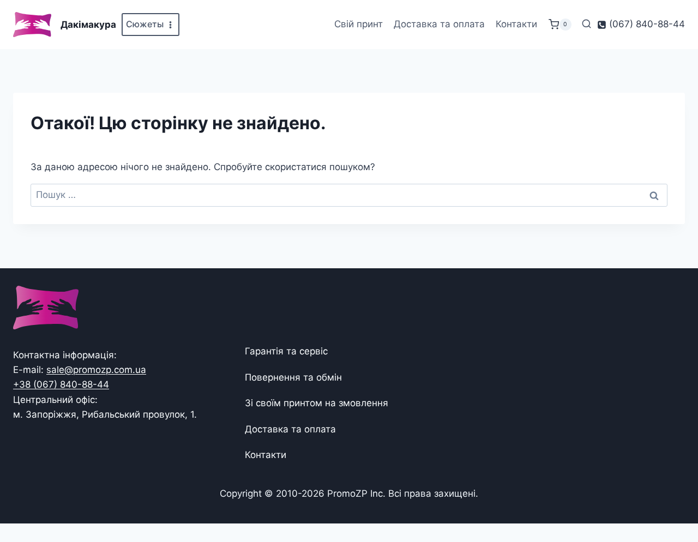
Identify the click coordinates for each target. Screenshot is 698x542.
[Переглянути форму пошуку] (586, 24)
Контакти (516, 24)
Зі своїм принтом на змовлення (316, 403)
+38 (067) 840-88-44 (61, 384)
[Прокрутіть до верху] (672, 499)
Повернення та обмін (293, 377)
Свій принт (358, 24)
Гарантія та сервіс (286, 351)
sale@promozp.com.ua (96, 369)
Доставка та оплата (439, 24)
